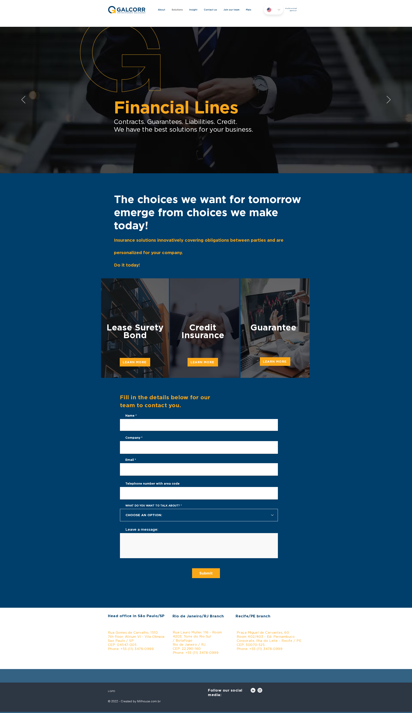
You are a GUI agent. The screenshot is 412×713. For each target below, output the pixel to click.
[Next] (389, 100)
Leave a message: (141, 529)
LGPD (111, 691)
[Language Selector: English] (273, 10)
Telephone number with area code (152, 483)
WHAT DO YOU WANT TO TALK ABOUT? (152, 505)
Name (130, 415)
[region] (203, 328)
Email (129, 459)
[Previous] (23, 100)
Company (132, 437)
